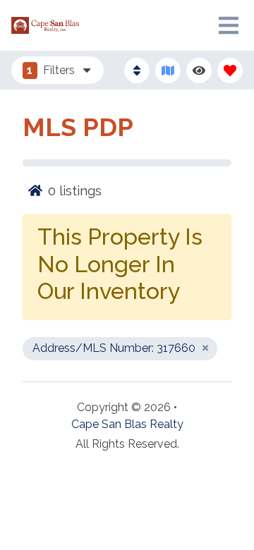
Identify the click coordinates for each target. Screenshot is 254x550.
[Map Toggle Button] (168, 70)
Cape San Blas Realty (127, 424)
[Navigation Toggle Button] (228, 25)
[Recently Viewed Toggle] (199, 70)
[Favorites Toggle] (230, 70)
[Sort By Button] (137, 70)
